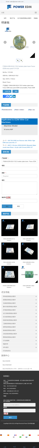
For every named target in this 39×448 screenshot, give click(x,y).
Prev (5, 42)
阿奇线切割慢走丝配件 (9, 296)
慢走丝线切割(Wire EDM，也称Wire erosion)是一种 (17, 368)
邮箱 (16, 91)
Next (33, 42)
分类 (2, 12)
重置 (18, 206)
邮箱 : (4, 173)
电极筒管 (5, 344)
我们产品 (12, 18)
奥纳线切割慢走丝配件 (9, 330)
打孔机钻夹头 (7, 350)
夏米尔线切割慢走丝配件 (10, 306)
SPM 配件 (6, 347)
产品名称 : (5, 158)
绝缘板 (35, 18)
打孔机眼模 (6, 340)
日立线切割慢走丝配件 (9, 316)
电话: (3, 165)
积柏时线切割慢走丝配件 (10, 320)
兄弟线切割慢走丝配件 (9, 303)
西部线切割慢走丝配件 (9, 337)
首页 (5, 18)
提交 (7, 206)
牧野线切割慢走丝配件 (9, 327)
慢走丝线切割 (6, 361)
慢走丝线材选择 (7, 365)
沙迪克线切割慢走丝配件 (10, 333)
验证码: (4, 197)
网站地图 (32, 423)
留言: (3, 180)
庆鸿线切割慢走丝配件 (9, 310)
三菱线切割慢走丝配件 (9, 323)
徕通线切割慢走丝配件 (9, 300)
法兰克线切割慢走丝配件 (24, 18)
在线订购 (7, 91)
